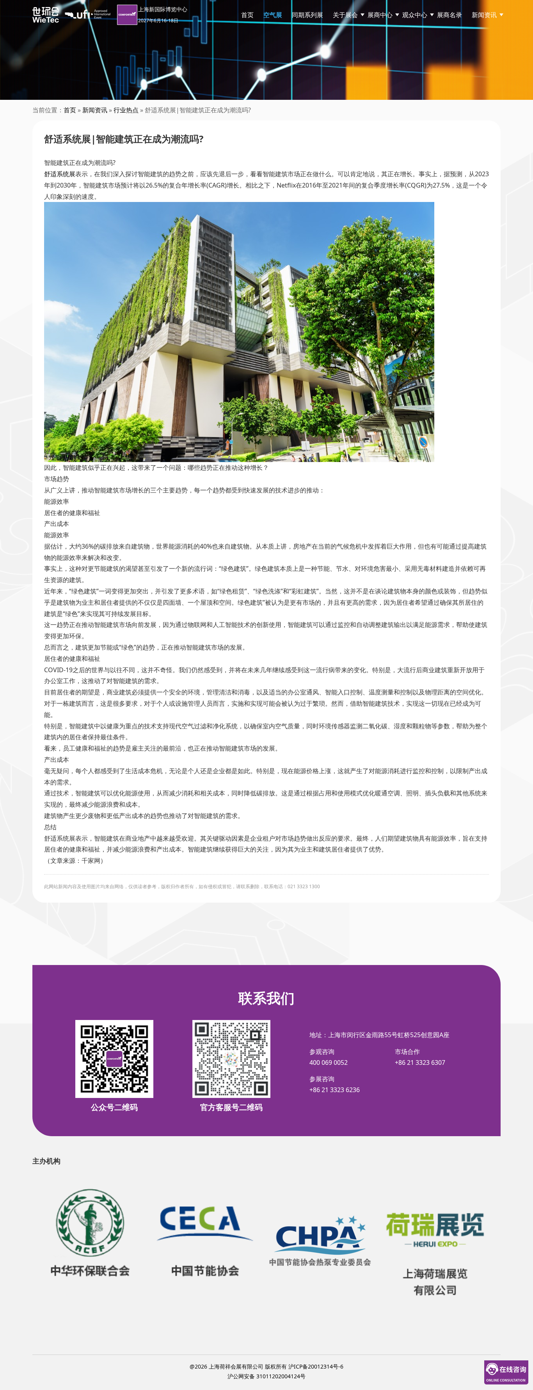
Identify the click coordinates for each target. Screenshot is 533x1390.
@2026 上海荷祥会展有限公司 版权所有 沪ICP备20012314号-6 (266, 1366)
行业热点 (126, 110)
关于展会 (345, 15)
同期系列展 (307, 15)
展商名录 (449, 15)
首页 (247, 15)
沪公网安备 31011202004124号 (266, 1376)
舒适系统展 (59, 174)
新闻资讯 (484, 15)
